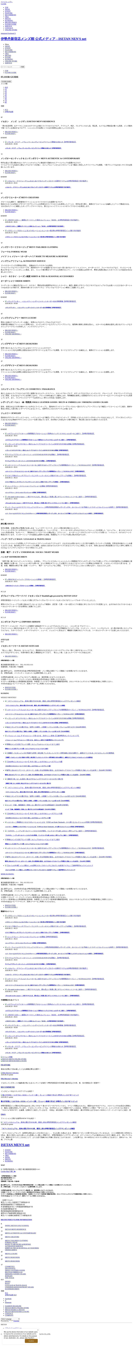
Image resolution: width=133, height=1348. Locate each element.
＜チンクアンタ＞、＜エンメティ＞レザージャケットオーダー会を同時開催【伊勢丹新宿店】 (33, 307)
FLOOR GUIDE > (11, 689)
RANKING (9, 20)
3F (6, 93)
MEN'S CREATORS (12, 1237)
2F (6, 91)
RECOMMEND (10, 15)
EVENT (8, 11)
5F (6, 97)
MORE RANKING (7, 874)
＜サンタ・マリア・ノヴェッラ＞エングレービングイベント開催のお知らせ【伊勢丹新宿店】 (33, 148)
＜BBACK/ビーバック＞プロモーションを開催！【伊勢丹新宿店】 (25, 585)
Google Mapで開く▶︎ (8, 1171)
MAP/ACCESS (10, 687)
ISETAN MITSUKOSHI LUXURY (17, 1311)
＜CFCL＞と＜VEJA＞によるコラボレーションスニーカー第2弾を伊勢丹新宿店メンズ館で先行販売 (35, 237)
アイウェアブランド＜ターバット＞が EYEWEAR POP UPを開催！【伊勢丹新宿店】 (30, 461)
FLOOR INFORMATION (22, 1220)
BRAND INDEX (11, 22)
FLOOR (8, 57)
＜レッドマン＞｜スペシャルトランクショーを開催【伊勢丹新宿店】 (26, 492)
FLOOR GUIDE (10, 24)
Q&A (7, 17)
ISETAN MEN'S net (15, 1145)
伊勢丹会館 (9, 112)
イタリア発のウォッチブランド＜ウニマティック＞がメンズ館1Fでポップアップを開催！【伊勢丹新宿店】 (37, 482)
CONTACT (9, 28)
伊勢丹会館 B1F (11, 1295)
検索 (22, 67)
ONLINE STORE (11, 30)
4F (6, 95)
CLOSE (3, 4)
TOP (6, 7)
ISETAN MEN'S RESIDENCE (15, 1229)
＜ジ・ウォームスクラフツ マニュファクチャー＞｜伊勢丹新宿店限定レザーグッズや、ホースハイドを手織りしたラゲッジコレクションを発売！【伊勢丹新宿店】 (54, 513)
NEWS (7, 9)
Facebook (8, 1299)
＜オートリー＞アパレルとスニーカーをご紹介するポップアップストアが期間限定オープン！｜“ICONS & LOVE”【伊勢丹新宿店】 (45, 471)
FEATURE (8, 13)
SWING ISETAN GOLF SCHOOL (17, 1225)
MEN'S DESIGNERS (12, 1257)
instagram (8, 1302)
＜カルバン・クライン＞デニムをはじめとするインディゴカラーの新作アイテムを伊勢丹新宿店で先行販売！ (38, 187)
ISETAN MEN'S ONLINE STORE (17, 1308)
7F (6, 100)
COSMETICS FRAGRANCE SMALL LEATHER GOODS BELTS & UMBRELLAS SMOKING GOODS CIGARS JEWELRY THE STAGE (15, 1272)
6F (6, 98)
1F (6, 89)
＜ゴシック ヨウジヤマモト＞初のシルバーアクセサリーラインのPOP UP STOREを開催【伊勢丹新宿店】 (37, 450)
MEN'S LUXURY (11, 1254)
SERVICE (8, 26)
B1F (6, 87)
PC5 (6, 110)
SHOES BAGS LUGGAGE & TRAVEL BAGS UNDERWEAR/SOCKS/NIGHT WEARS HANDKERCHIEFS (19, 1285)
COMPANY (9, 1315)
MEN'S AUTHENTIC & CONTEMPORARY (20, 1233)
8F (6, 102)
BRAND (8, 55)
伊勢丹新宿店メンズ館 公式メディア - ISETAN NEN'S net (43, 39)
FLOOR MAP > (10, 133)
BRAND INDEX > (11, 132)
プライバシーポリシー (13, 1328)
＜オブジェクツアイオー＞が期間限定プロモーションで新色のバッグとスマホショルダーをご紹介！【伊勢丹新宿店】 (41, 440)
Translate (16, 1321)
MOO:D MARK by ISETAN (15, 1310)
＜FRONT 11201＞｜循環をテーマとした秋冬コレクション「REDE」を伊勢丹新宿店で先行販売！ (35, 226)
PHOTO (8, 19)
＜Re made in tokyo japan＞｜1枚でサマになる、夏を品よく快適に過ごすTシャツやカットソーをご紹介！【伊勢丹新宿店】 (42, 503)
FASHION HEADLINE (13, 1306)
